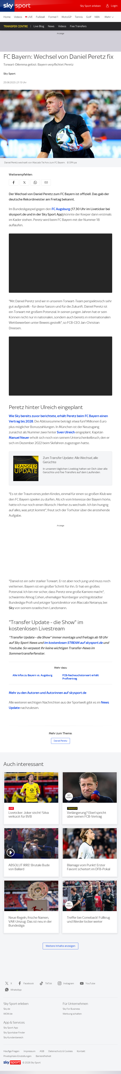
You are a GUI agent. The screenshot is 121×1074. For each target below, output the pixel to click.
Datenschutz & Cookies (60, 1051)
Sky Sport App (10, 1027)
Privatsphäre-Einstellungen (17, 1056)
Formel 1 (53, 16)
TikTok (48, 983)
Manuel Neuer (19, 438)
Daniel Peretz (60, 740)
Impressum (29, 1051)
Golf (88, 16)
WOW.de (7, 1013)
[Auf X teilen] (24, 182)
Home (7, 16)
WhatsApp (16, 989)
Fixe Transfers (78, 26)
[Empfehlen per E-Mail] (46, 182)
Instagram (68, 983)
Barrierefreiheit (43, 1056)
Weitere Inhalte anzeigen (60, 945)
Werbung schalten (72, 1013)
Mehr (108, 16)
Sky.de (6, 1008)
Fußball (40, 16)
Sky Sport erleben (90, 5)
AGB (42, 1051)
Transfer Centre (16, 26)
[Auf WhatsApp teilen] (35, 182)
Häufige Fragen (11, 1051)
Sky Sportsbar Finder (14, 1032)
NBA (97, 16)
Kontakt (81, 1051)
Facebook (28, 983)
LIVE (30, 16)
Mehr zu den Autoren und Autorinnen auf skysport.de (47, 693)
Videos (18, 16)
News (51, 26)
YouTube (90, 983)
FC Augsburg (61, 209)
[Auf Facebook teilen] (13, 182)
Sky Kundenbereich (13, 1037)
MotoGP (67, 16)
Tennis (79, 16)
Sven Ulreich (66, 432)
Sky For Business (71, 1008)
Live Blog (39, 26)
